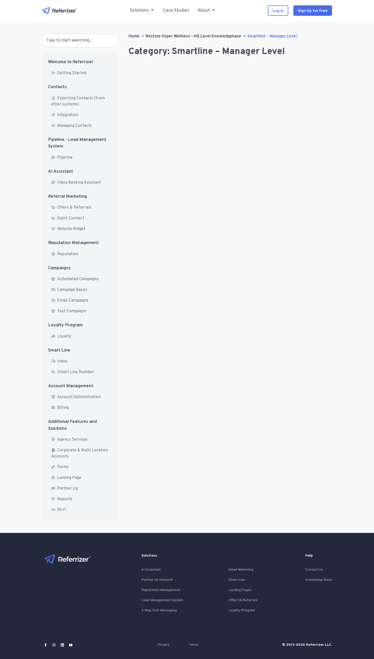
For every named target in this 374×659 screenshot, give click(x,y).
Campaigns (59, 268)
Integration (67, 115)
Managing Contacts (74, 125)
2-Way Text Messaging (159, 610)
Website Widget (71, 229)
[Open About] (213, 10)
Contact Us (314, 570)
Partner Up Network (157, 580)
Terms (194, 645)
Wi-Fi (61, 510)
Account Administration (79, 397)
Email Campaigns (72, 300)
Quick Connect (70, 218)
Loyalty (64, 336)
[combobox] (80, 40)
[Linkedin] (62, 645)
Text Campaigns (71, 311)
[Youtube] (70, 645)
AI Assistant (60, 171)
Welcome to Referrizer (70, 62)
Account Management (70, 386)
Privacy (163, 645)
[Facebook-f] (45, 645)
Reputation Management (73, 243)
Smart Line (59, 350)
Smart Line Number (75, 372)
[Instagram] (53, 645)
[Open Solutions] (152, 10)
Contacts (57, 87)
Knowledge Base (318, 580)
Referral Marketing (67, 196)
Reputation (67, 254)
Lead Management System (162, 600)
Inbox (62, 361)
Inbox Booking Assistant (79, 182)
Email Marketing (240, 570)
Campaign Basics (72, 289)
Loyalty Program (65, 325)
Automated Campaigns (78, 279)
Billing (63, 407)
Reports (64, 499)
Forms (63, 467)
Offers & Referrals (74, 207)
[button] (139, 10)
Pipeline (65, 157)
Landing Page (69, 477)
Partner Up (67, 488)
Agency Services (72, 439)
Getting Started (71, 73)
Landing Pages (240, 590)
